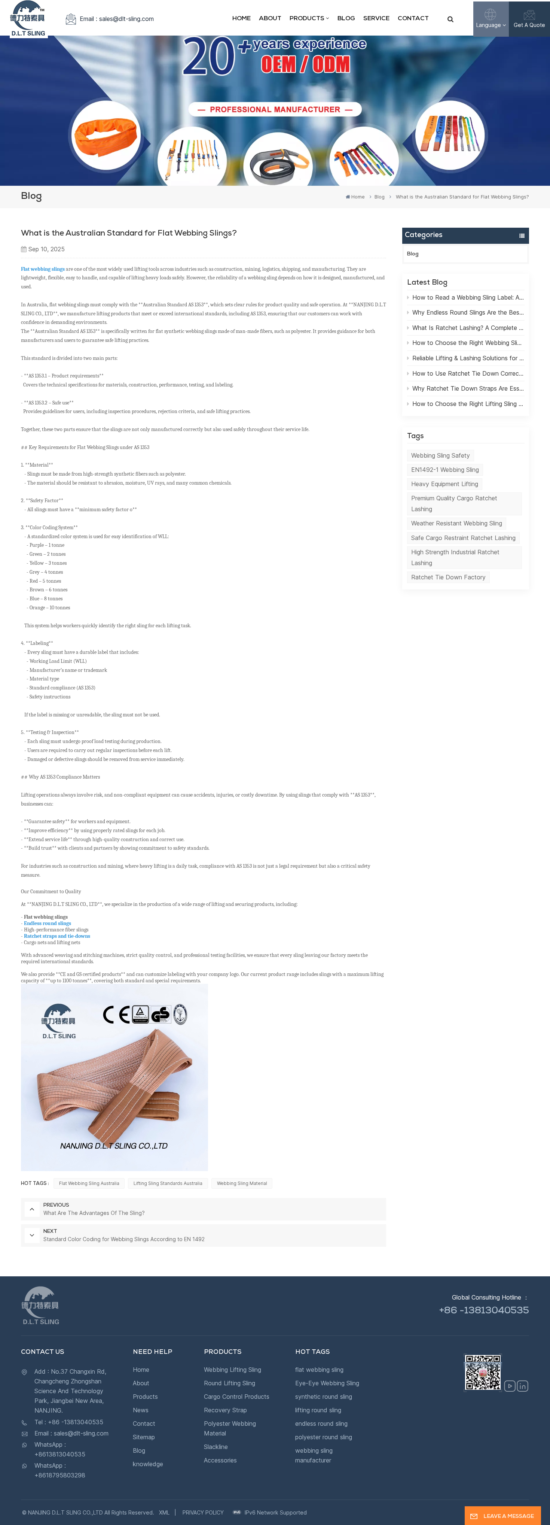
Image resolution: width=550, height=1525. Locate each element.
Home (241, 19)
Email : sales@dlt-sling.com (117, 18)
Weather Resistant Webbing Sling (456, 523)
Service (376, 19)
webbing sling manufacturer (314, 1455)
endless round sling (321, 1423)
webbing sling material (242, 1183)
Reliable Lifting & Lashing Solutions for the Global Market (468, 358)
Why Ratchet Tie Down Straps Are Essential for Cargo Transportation (468, 388)
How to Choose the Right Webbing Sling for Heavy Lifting (468, 342)
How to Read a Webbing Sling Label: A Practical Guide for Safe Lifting (468, 297)
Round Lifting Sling (229, 1383)
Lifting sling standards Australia (168, 1183)
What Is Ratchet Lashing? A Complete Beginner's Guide (468, 327)
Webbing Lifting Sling (232, 1369)
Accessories (220, 1460)
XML (164, 1512)
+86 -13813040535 (484, 1311)
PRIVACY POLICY (203, 1512)
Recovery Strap (225, 1410)
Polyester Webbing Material (230, 1428)
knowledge (148, 1464)
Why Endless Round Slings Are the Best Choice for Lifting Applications (468, 312)
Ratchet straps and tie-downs (58, 936)
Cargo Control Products (236, 1396)
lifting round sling (318, 1410)
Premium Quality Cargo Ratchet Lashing (454, 503)
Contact (413, 19)
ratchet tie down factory (448, 577)
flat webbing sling (319, 1369)
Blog (346, 19)
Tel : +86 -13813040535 (68, 1422)
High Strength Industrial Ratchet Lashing (455, 557)
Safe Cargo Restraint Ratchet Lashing (463, 538)
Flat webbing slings (43, 269)
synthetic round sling (323, 1396)
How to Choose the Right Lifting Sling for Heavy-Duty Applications (468, 403)
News (141, 1410)
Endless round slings (47, 923)
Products (307, 19)
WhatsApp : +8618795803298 (59, 1470)
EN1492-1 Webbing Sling (445, 469)
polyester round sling (323, 1437)
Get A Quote (529, 25)
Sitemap (144, 1437)
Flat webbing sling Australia (89, 1183)
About (270, 19)
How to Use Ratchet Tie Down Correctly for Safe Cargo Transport (468, 373)
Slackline (216, 1446)
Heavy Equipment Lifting (444, 484)
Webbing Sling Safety (440, 455)
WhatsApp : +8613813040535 (59, 1449)
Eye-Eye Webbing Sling (327, 1383)
